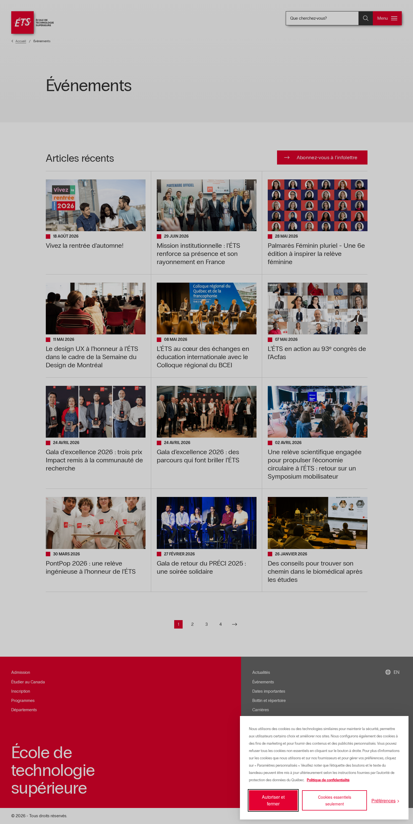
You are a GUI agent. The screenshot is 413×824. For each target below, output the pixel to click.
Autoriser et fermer (273, 800)
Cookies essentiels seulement (334, 800)
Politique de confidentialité (328, 780)
